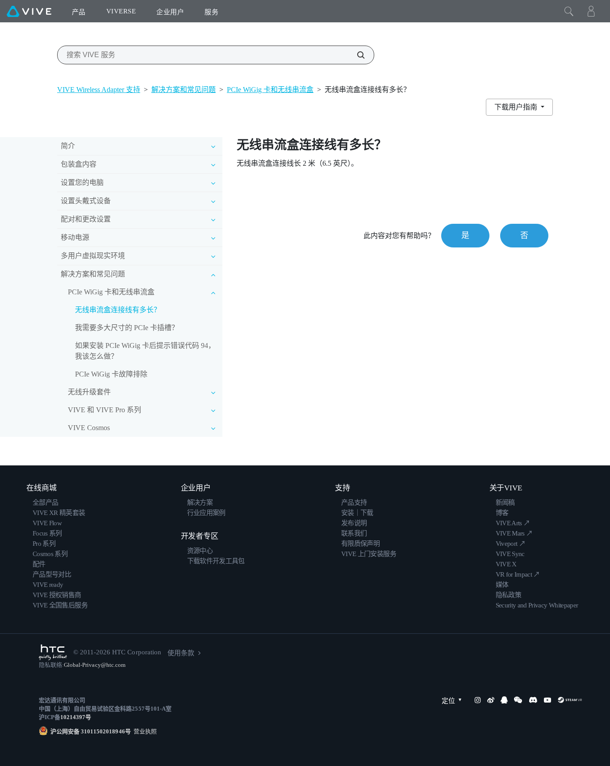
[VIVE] (29, 11)
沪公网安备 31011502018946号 (90, 731)
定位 (448, 700)
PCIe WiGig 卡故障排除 (111, 374)
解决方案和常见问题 (183, 89)
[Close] (569, 11)
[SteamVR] (569, 700)
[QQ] (504, 699)
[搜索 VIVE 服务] (356, 55)
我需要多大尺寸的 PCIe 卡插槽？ (127, 327)
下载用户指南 (516, 107)
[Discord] (533, 699)
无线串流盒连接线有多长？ (118, 310)
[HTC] (53, 652)
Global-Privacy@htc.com (94, 664)
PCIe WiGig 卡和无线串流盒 (270, 89)
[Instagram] (478, 699)
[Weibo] (490, 699)
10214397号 (75, 717)
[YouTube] (547, 699)
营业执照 (144, 731)
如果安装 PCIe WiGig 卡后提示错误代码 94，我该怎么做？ (145, 351)
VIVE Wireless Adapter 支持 (98, 89)
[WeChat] (518, 699)
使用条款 (180, 653)
